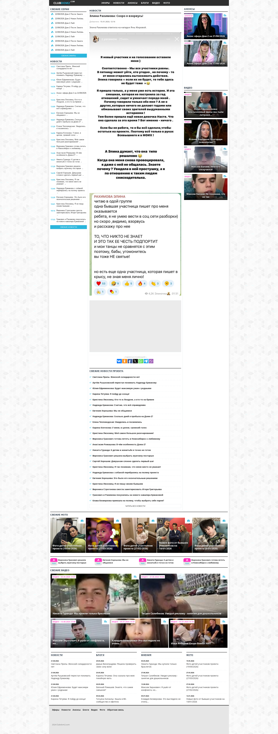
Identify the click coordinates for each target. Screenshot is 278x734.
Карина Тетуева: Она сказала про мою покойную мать (115, 677)
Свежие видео (59, 570)
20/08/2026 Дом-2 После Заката (69, 41)
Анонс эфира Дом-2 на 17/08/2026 (206, 63)
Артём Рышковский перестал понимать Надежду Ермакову (70, 74)
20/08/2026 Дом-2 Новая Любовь (69, 45)
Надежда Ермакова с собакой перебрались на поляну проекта (70, 190)
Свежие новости (68, 227)
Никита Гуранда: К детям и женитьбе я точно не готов (69, 160)
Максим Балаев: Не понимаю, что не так (205, 195)
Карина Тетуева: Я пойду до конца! (68, 87)
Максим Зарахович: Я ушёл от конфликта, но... (156, 688)
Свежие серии (59, 9)
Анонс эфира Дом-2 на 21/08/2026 (71, 94)
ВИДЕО (156, 2)
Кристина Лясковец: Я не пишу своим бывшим (70, 205)
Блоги (100, 655)
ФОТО (166, 2)
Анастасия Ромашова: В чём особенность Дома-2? (69, 154)
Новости (56, 61)
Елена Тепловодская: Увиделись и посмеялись (70, 127)
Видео (188, 88)
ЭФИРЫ (105, 2)
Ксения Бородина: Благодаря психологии (205, 141)
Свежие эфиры (68, 55)
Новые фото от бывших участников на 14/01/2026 (205, 700)
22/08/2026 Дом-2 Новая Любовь (69, 19)
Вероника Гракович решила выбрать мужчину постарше (69, 167)
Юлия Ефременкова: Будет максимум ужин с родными (69, 81)
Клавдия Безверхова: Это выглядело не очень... (161, 700)
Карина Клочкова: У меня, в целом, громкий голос (68, 134)
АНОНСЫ (133, 2)
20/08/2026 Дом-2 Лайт (65, 50)
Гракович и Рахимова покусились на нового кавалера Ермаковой (71, 220)
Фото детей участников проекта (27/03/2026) (202, 677)
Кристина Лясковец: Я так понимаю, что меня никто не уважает (68, 181)
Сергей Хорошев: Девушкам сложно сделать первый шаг (70, 174)
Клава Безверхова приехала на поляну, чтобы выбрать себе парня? (128, 500)
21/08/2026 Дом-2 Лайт (65, 36)
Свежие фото (59, 514)
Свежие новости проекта (106, 371)
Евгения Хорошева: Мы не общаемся (68, 114)
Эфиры (55, 709)
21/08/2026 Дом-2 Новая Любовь (69, 32)
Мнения (146, 655)
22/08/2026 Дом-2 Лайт (65, 23)
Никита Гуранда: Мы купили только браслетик (159, 665)
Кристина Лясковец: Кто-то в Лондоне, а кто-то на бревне (70, 101)
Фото (189, 655)
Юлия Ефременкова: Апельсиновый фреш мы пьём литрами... (206, 112)
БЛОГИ (145, 2)
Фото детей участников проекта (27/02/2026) (202, 688)
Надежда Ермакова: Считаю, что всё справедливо (70, 107)
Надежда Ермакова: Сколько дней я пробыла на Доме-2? (69, 120)
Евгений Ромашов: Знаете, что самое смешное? (114, 688)
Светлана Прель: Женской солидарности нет (68, 67)
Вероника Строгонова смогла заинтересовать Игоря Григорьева (71, 212)
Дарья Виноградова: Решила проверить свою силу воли (116, 665)
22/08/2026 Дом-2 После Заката (69, 14)
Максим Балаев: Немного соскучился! (205, 168)
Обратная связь (115, 709)
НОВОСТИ (118, 2)
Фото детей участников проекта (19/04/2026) (202, 665)
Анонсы (189, 9)
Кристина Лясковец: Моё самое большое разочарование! (70, 140)
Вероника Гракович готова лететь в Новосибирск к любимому (71, 147)
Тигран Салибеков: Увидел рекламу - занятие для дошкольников (159, 677)
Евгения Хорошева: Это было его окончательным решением (71, 198)
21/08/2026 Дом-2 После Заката (69, 27)
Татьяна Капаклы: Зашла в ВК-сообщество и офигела (111, 700)
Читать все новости (135, 506)
